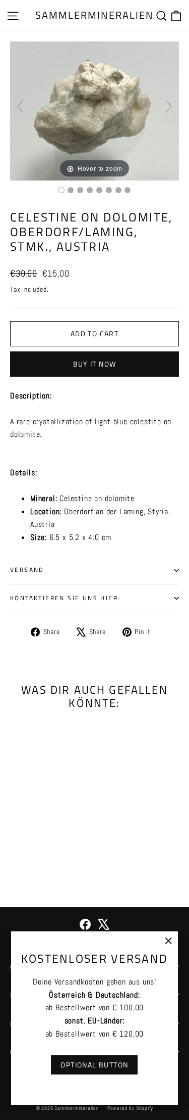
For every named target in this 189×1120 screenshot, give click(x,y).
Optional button (94, 1064)
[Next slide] (169, 106)
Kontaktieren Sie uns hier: (65, 598)
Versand (27, 569)
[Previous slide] (20, 106)
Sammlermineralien (94, 15)
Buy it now (94, 364)
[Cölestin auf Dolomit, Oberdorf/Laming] (61, 190)
